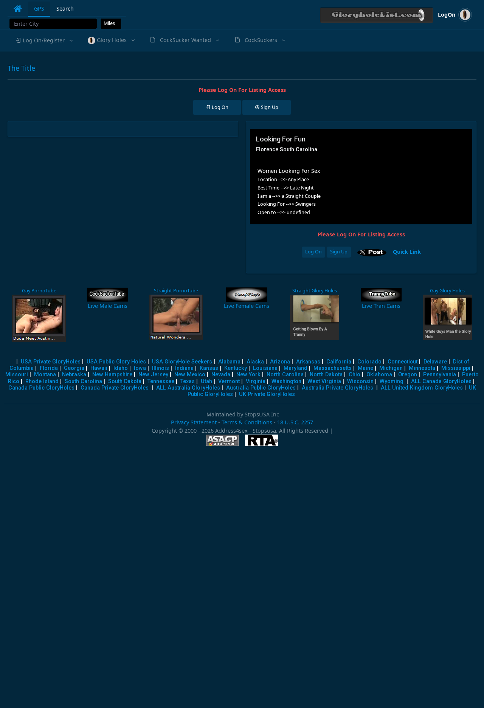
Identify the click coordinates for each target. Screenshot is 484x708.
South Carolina (83, 381)
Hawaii (98, 368)
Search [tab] (65, 8)
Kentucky (235, 368)
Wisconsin (360, 381)
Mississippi (455, 368)
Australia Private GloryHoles (337, 388)
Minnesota (422, 368)
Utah (206, 381)
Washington (286, 381)
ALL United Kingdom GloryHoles (422, 388)
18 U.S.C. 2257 (295, 422)
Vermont (229, 381)
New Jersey (153, 374)
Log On (313, 251)
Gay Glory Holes (447, 290)
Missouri (16, 374)
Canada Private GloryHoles (115, 388)
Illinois (160, 368)
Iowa (140, 368)
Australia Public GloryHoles (261, 388)
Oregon (407, 374)
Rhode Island (42, 381)
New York (248, 374)
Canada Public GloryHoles (41, 388)
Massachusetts (332, 368)
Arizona (280, 362)
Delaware (435, 362)
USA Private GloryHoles (51, 362)
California (338, 362)
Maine (365, 368)
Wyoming (391, 381)
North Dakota (326, 374)
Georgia (74, 368)
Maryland (295, 368)
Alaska (255, 362)
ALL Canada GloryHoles (441, 381)
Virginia (255, 381)
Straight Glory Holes (314, 290)
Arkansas (308, 362)
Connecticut (402, 362)
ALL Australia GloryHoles (188, 388)
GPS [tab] (39, 8)
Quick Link (407, 251)
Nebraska (74, 374)
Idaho (120, 368)
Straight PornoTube (176, 290)
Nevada (220, 374)
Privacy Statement (194, 422)
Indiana (184, 368)
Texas (187, 381)
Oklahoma (379, 374)
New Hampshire (112, 374)
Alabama (229, 362)
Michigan (391, 368)
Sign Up (338, 251)
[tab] (18, 9)
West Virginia (324, 381)
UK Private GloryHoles (267, 394)
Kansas (209, 368)
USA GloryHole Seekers (182, 362)
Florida (49, 368)
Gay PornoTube (39, 290)
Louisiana (265, 368)
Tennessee (160, 381)
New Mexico (189, 374)
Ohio (354, 374)
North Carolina (285, 374)
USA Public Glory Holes (116, 362)
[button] (44, 40)
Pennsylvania (439, 374)
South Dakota (124, 381)
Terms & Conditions (247, 422)
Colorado (369, 362)
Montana (45, 374)
